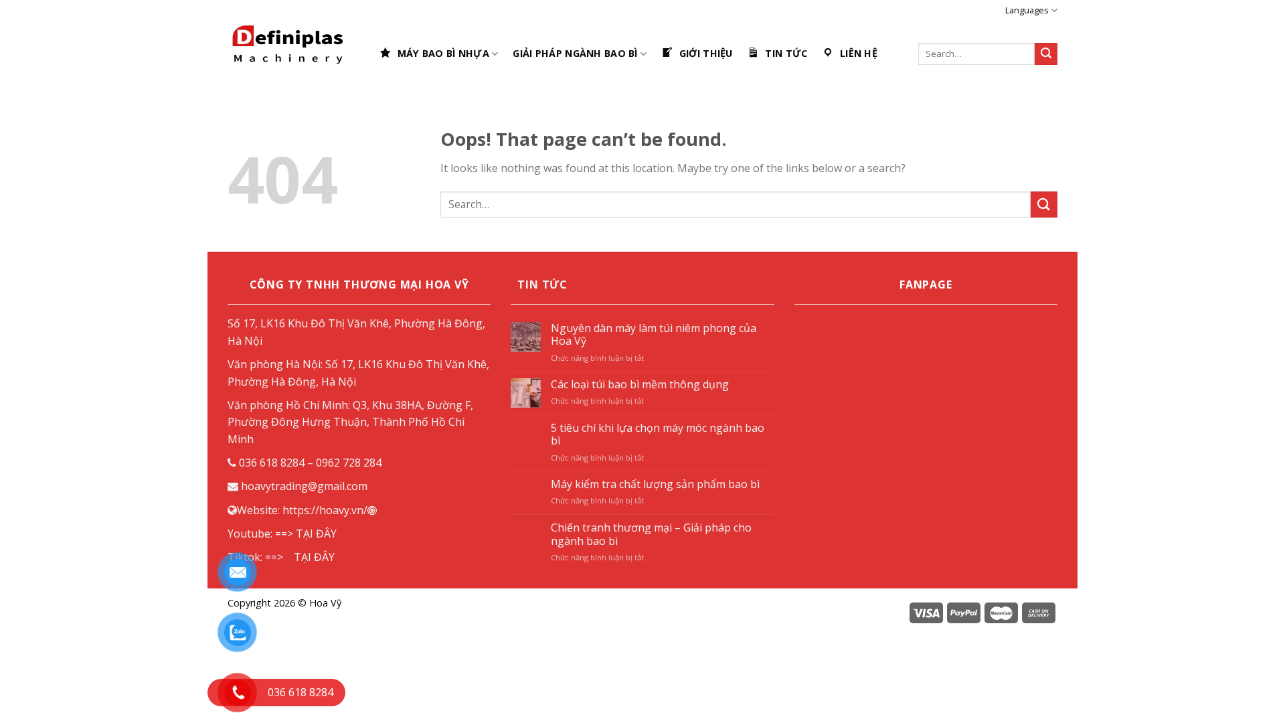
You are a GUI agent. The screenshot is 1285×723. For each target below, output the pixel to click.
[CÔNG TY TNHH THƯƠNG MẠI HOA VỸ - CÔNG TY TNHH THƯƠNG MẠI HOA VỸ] (293, 53)
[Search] (1046, 54)
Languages (1027, 10)
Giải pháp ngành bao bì (575, 53)
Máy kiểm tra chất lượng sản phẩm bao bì (655, 484)
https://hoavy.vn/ (324, 510)
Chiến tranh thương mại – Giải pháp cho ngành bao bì (651, 534)
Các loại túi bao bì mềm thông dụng (640, 384)
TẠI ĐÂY (316, 533)
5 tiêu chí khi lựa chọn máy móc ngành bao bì (657, 434)
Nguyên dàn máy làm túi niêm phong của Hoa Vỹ (653, 334)
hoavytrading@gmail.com (304, 486)
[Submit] (1044, 204)
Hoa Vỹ (325, 602)
